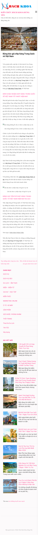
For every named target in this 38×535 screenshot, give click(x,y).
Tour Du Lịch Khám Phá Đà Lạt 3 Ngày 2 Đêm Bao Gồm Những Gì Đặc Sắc (28, 482)
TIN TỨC (6, 328)
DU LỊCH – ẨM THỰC (10, 283)
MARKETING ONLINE (10, 301)
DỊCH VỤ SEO (7, 278)
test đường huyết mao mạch (17, 501)
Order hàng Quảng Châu (17, 232)
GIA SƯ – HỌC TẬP (9, 292)
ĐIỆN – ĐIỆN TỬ (8, 287)
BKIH (21, 47)
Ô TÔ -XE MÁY (8, 305)
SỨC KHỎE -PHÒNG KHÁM (12, 314)
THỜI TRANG (7, 319)
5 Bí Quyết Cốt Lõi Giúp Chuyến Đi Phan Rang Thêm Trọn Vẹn (26, 346)
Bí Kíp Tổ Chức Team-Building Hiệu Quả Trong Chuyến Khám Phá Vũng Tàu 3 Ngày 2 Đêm (25, 380)
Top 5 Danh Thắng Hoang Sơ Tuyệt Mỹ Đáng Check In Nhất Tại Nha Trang (27, 363)
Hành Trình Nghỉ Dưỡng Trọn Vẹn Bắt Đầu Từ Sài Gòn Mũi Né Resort (27, 397)
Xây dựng (6, 332)
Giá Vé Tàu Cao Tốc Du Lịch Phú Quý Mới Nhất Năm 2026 (26, 448)
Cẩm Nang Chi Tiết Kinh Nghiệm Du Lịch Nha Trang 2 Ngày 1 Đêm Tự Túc (28, 465)
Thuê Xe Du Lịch (8, 323)
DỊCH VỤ (27, 47)
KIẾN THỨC (7, 296)
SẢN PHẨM (7, 310)
